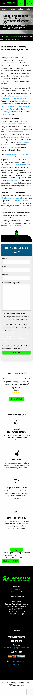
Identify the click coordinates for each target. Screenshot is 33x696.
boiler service (8, 203)
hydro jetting (16, 180)
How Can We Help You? (11, 283)
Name (5, 258)
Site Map (16, 631)
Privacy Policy (13, 346)
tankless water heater (14, 132)
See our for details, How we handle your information (15, 347)
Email (4, 266)
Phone (5, 274)
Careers (11, 596)
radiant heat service (22, 201)
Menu (29, 4)
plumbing (5, 111)
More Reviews (16, 399)
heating (16, 111)
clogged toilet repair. (22, 101)
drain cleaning (10, 154)
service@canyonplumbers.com (16, 647)
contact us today (15, 226)
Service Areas (13, 36)
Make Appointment (10, 561)
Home (7, 36)
